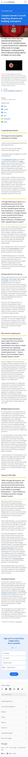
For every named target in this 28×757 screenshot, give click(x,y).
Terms (7, 747)
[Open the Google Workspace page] (9, 2)
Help (2, 749)
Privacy (3, 747)
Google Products (22, 747)
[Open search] (25, 2)
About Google (13, 747)
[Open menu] (2, 2)
